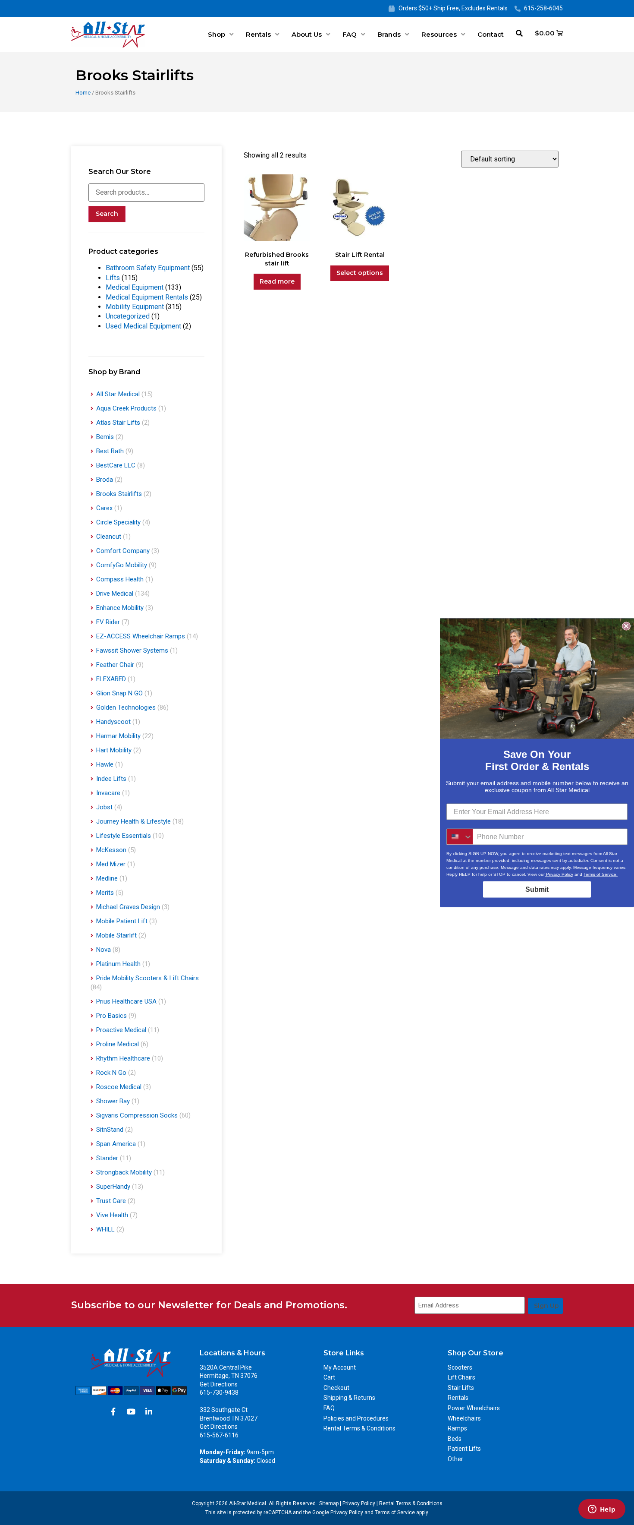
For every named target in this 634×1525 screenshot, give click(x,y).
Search (107, 214)
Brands (389, 34)
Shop (216, 34)
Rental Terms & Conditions (359, 1428)
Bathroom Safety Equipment (148, 268)
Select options (359, 273)
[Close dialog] (626, 626)
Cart (329, 1377)
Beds (454, 1438)
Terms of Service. (601, 873)
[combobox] (460, 836)
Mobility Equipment (135, 307)
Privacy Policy (358, 1503)
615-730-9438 (219, 1392)
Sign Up (546, 1306)
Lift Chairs (461, 1377)
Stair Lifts (461, 1387)
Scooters (460, 1367)
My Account (339, 1367)
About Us (307, 34)
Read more (277, 281)
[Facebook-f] (113, 1411)
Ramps (457, 1428)
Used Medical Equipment (143, 326)
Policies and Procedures (356, 1418)
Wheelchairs (464, 1418)
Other (455, 1459)
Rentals (258, 34)
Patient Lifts (464, 1448)
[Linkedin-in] (149, 1411)
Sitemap (329, 1503)
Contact (490, 34)
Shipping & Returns (349, 1397)
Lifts (113, 278)
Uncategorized (128, 316)
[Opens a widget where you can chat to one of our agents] (601, 1510)
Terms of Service (395, 1512)
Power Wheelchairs (474, 1408)
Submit (537, 889)
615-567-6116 (219, 1435)
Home (83, 92)
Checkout (336, 1387)
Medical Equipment (134, 287)
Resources (439, 34)
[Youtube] (131, 1411)
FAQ (349, 34)
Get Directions (219, 1384)
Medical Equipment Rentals (147, 297)
